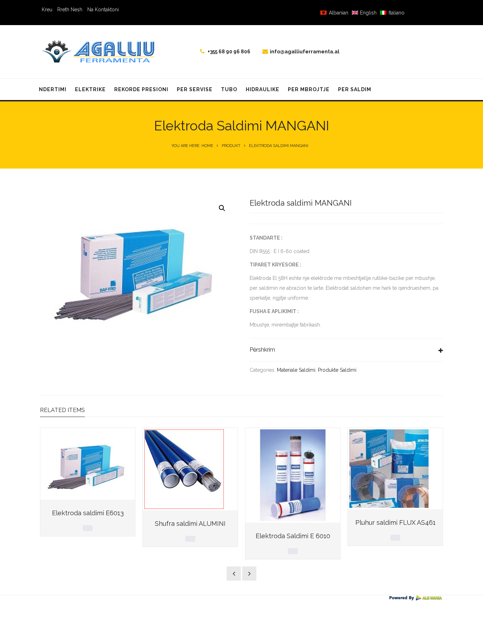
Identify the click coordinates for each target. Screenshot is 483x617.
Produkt (231, 145)
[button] (222, 208)
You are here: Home (192, 145)
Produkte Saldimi (337, 370)
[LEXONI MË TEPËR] (88, 528)
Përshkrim (262, 349)
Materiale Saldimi (296, 370)
